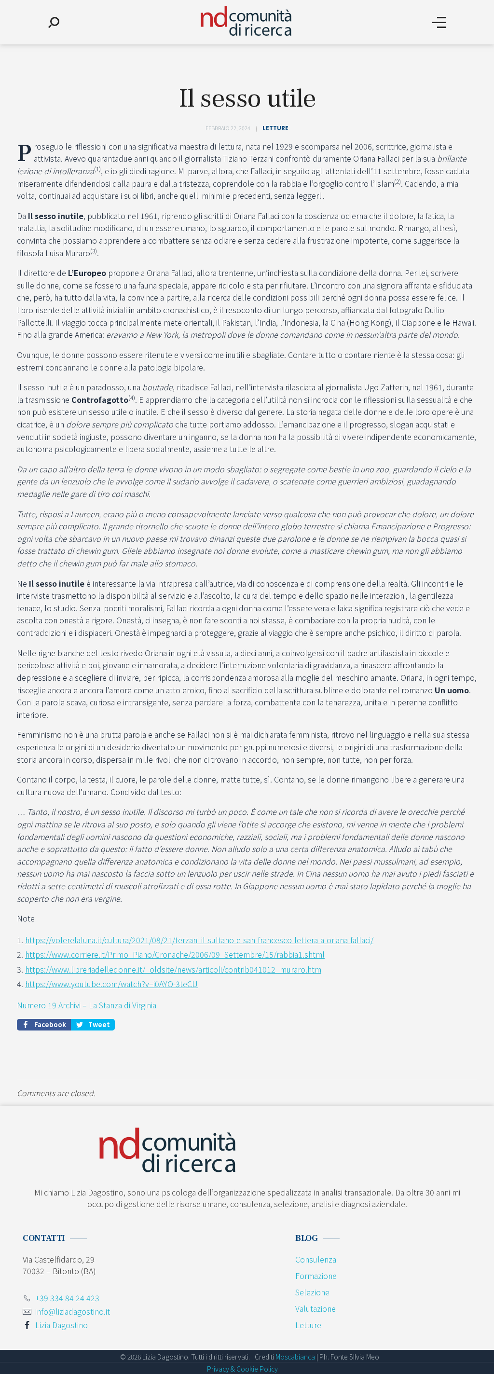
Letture (275, 128)
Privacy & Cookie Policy (242, 1369)
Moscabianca (295, 1356)
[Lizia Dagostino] (246, 21)
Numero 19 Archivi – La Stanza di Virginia (86, 1005)
